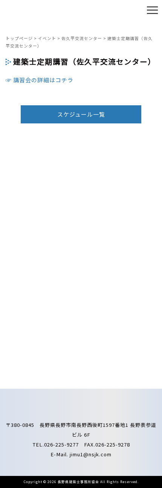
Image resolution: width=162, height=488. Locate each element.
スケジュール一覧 (81, 114)
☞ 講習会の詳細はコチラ (39, 80)
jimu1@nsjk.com (91, 454)
